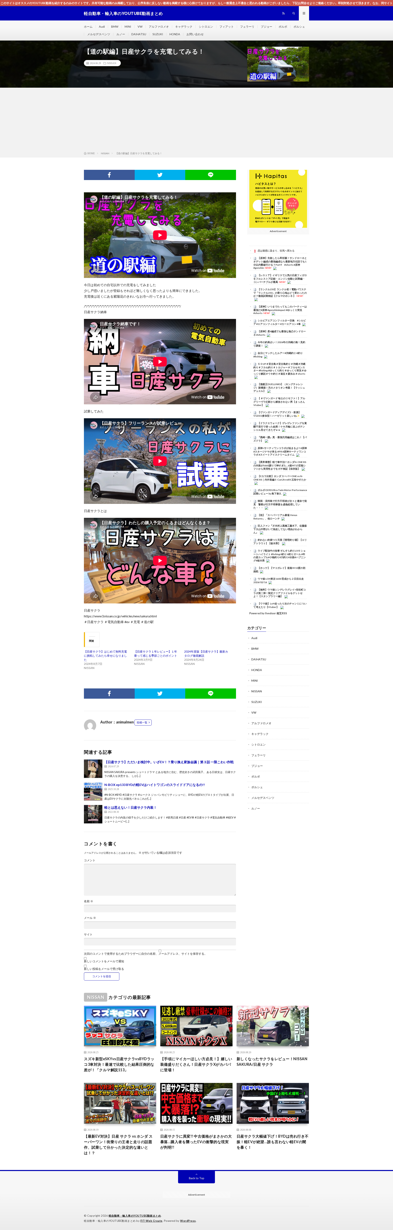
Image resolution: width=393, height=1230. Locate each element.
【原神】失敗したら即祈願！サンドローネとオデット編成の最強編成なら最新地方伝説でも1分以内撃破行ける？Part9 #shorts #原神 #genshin (280, 263)
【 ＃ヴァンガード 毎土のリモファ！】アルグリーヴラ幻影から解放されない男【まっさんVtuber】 (279, 402)
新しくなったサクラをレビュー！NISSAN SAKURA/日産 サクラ (272, 1062)
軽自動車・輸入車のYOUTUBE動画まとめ (135, 1215)
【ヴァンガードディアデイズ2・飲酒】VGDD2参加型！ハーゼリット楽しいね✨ (277, 414)
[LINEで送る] (210, 175)
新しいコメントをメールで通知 (104, 961)
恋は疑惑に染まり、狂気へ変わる (276, 250)
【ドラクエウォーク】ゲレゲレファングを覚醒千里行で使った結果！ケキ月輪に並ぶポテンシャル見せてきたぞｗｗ (280, 427)
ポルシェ (299, 26)
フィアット (226, 26)
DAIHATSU (138, 34)
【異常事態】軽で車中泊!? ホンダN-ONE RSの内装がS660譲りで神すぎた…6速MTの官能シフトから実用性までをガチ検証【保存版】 (279, 465)
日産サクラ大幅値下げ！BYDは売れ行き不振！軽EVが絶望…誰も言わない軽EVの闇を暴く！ (273, 1142)
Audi (102, 26)
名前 (88, 901)
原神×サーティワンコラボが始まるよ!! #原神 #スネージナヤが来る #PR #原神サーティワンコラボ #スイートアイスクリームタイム (280, 451)
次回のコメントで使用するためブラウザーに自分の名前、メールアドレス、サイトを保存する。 (145, 953)
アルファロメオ (159, 26)
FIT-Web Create (151, 1220)
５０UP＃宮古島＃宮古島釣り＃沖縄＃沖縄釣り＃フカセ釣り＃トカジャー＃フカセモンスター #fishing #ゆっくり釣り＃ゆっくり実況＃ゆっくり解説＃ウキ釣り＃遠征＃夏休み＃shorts (279, 368)
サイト (88, 934)
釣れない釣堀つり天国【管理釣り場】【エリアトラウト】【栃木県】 (280, 541)
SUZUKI (157, 34)
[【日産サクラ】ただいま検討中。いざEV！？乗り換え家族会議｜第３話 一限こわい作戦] (93, 769)
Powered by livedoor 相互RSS (268, 613)
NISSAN (111, 63)
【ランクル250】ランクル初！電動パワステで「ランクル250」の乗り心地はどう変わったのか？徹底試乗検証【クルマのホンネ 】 (280, 293)
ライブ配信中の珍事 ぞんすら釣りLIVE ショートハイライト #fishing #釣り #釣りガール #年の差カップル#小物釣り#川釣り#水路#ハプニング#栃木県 (279, 555)
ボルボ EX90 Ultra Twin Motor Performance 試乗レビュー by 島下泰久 (280, 492)
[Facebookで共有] (109, 175)
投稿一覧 (142, 722)
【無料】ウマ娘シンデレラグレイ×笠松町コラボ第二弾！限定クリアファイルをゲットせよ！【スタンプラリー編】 (279, 593)
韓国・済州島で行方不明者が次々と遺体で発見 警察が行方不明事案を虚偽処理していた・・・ (280, 504)
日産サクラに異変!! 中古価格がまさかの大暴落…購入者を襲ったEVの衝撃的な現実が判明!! (196, 1142)
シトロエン (206, 26)
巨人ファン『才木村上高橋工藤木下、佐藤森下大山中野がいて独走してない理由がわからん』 (280, 529)
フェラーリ (247, 26)
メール (90, 917)
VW (140, 26)
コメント (89, 860)
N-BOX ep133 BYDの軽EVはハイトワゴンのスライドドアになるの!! (154, 785)
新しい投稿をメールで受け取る (104, 968)
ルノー (120, 34)
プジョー (266, 26)
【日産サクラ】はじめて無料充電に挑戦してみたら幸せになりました (105, 655)
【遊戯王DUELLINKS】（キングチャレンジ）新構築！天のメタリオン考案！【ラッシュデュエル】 (279, 388)
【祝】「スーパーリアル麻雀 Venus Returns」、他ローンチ (275, 517)
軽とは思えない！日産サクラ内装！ (130, 807)
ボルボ (283, 26)
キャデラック (183, 26)
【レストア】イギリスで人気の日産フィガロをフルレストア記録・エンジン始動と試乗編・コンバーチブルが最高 (280, 279)
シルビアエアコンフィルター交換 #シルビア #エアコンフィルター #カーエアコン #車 (279, 322)
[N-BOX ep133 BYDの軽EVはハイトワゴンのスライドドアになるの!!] (93, 791)
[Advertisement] (196, 120)
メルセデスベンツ (98, 34)
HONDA (174, 34)
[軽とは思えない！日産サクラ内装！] (93, 814)
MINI (128, 26)
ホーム (88, 26)
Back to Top (196, 1178)
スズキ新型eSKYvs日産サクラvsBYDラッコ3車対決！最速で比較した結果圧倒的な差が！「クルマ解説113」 (119, 1064)
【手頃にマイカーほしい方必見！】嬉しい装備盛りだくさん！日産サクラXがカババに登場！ (196, 1064)
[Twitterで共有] (160, 175)
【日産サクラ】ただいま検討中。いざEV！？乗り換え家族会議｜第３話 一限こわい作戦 (169, 762)
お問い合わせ (195, 34)
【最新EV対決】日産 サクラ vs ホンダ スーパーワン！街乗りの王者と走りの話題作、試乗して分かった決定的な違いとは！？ (118, 1144)
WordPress (188, 1220)
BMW (114, 26)
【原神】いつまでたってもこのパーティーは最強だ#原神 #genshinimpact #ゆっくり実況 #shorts (280, 310)
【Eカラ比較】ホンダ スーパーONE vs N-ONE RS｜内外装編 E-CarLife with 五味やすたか (279, 478)
